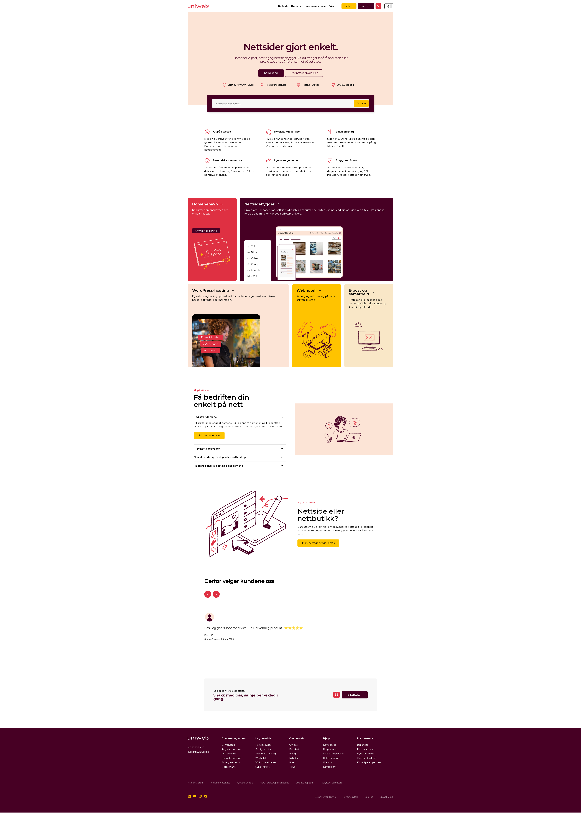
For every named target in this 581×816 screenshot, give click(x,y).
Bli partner (362, 745)
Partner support (365, 749)
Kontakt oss (329, 745)
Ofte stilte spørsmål (333, 753)
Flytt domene (229, 753)
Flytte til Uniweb (365, 753)
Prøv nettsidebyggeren (304, 73)
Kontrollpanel (330, 766)
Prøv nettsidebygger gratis (318, 543)
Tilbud (292, 766)
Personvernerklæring (325, 797)
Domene (296, 6)
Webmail (328, 762)
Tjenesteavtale (350, 797)
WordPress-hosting (265, 753)
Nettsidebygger (263, 745)
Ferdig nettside (263, 749)
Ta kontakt (353, 694)
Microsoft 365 (229, 766)
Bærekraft (294, 749)
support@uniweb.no (198, 751)
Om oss (293, 745)
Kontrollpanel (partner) (369, 762)
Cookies (369, 797)
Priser (332, 6)
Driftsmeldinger (331, 758)
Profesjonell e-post (231, 762)
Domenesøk (228, 745)
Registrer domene (231, 749)
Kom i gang (271, 73)
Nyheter (293, 758)
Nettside (283, 6)
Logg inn (364, 6)
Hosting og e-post (315, 6)
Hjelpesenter (330, 749)
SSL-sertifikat (262, 766)
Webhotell (260, 758)
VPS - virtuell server (265, 762)
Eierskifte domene (231, 758)
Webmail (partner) (366, 758)
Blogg (292, 753)
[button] (378, 6)
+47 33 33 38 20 (196, 747)
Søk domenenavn (209, 435)
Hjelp (347, 6)
